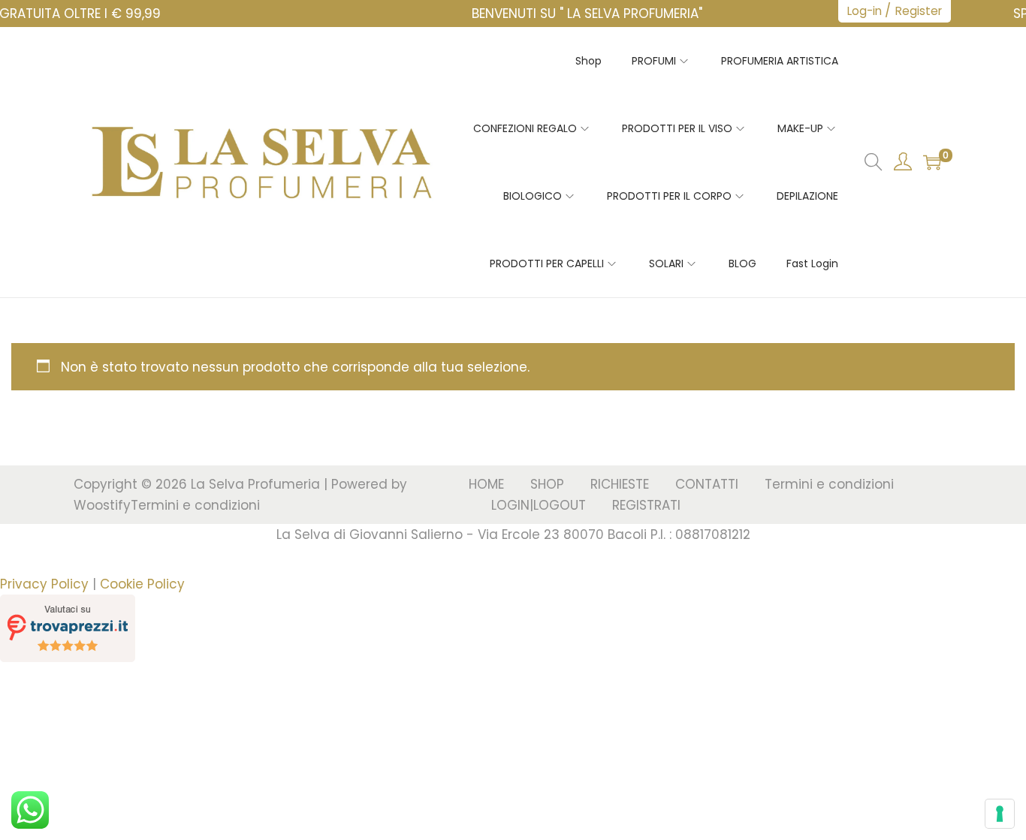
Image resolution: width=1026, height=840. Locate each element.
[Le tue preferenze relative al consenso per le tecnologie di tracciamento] (999, 813)
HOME (486, 484)
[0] (932, 162)
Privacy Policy (44, 584)
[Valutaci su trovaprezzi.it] (67, 627)
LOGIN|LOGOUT (538, 505)
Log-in (864, 11)
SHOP (547, 484)
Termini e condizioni (195, 505)
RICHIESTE (619, 484)
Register (918, 11)
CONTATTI (706, 484)
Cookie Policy (142, 584)
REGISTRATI (646, 505)
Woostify (102, 505)
